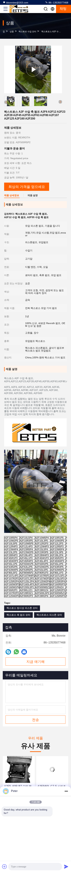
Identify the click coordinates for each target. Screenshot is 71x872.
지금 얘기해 (35, 662)
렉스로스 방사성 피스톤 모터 (22, 608)
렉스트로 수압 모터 (27, 31)
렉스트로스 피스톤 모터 (49, 614)
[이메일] (24, 652)
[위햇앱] (16, 651)
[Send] (66, 866)
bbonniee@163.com (17, 2)
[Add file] (4, 866)
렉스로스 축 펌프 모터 (18, 614)
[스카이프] (8, 652)
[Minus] (66, 791)
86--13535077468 (58, 2)
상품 (12, 31)
